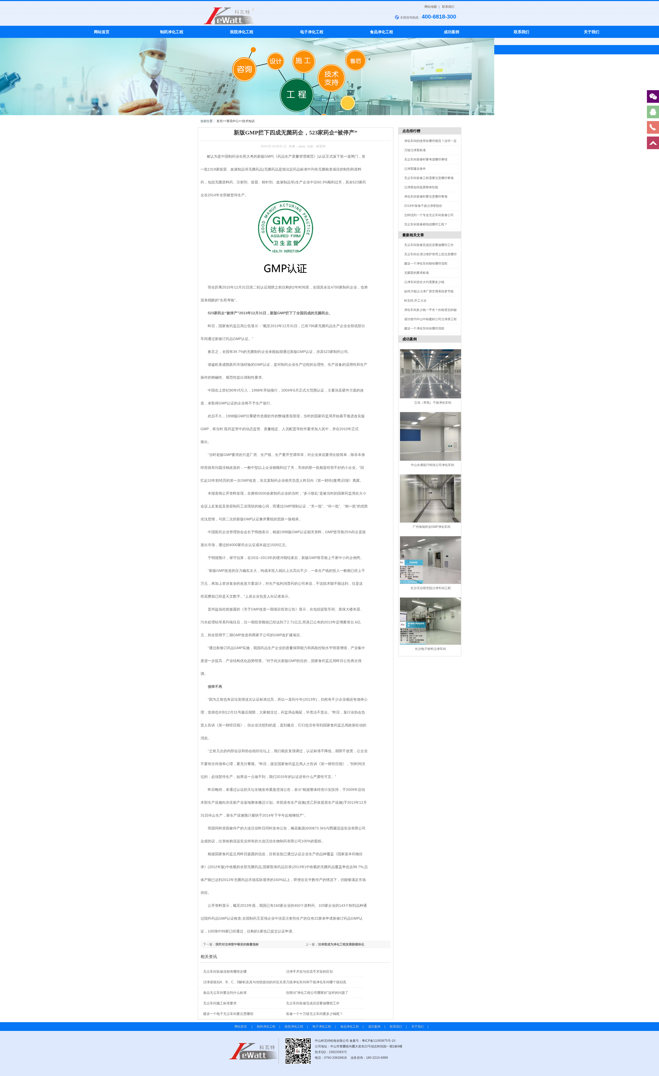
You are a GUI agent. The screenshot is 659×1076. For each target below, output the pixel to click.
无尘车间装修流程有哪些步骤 (225, 971)
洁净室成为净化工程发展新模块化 (341, 944)
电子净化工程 (311, 32)
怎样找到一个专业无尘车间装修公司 (429, 215)
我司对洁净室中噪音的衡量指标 (237, 944)
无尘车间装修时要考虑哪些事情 (425, 159)
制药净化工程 (171, 32)
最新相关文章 (413, 235)
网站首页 (101, 32)
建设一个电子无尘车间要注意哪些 (228, 1014)
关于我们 (591, 32)
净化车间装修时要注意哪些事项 (425, 196)
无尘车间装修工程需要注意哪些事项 (429, 178)
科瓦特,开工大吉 (415, 300)
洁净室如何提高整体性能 (421, 187)
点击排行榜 (411, 131)
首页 (219, 121)
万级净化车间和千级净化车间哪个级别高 (316, 982)
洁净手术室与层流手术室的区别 (309, 971)
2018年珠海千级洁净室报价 (423, 206)
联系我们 (448, 7)
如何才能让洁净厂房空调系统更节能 (429, 291)
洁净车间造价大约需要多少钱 (424, 282)
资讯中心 (232, 121)
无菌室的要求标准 (416, 273)
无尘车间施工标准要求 (220, 1003)
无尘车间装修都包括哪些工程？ (425, 224)
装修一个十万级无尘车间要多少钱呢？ (314, 1014)
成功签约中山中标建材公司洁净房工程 (430, 319)
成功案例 (451, 32)
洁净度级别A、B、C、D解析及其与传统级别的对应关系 (244, 982)
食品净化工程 (381, 32)
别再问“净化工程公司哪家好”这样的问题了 (317, 993)
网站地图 (430, 7)
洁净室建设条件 (415, 169)
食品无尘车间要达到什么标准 (225, 993)
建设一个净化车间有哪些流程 (424, 328)
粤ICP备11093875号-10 (378, 1041)
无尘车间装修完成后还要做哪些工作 (313, 1003)
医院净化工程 (241, 32)
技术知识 (248, 121)
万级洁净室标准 (415, 150)
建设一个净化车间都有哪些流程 (425, 263)
